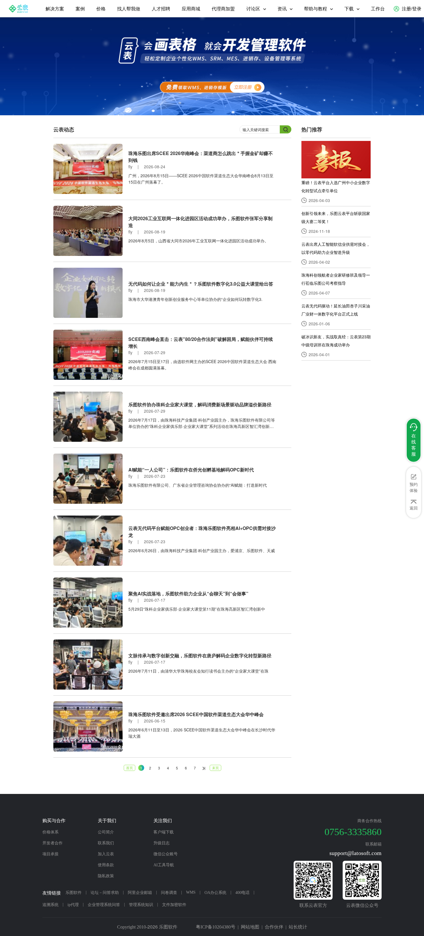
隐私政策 (106, 876)
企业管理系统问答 (104, 905)
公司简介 (106, 832)
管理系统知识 (141, 905)
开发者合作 (52, 843)
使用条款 (106, 865)
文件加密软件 (174, 905)
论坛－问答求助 (105, 892)
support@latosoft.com (355, 853)
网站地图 (250, 926)
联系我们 (106, 843)
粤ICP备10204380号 (215, 926)
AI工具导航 (163, 865)
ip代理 (73, 905)
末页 (215, 767)
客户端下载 (163, 832)
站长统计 (298, 926)
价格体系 (50, 832)
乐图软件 (73, 892)
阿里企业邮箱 (140, 892)
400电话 (242, 892)
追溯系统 (50, 905)
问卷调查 (169, 892)
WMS (191, 892)
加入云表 (106, 854)
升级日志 (161, 843)
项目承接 (50, 854)
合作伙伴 (274, 926)
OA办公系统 (215, 892)
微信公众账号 (165, 854)
